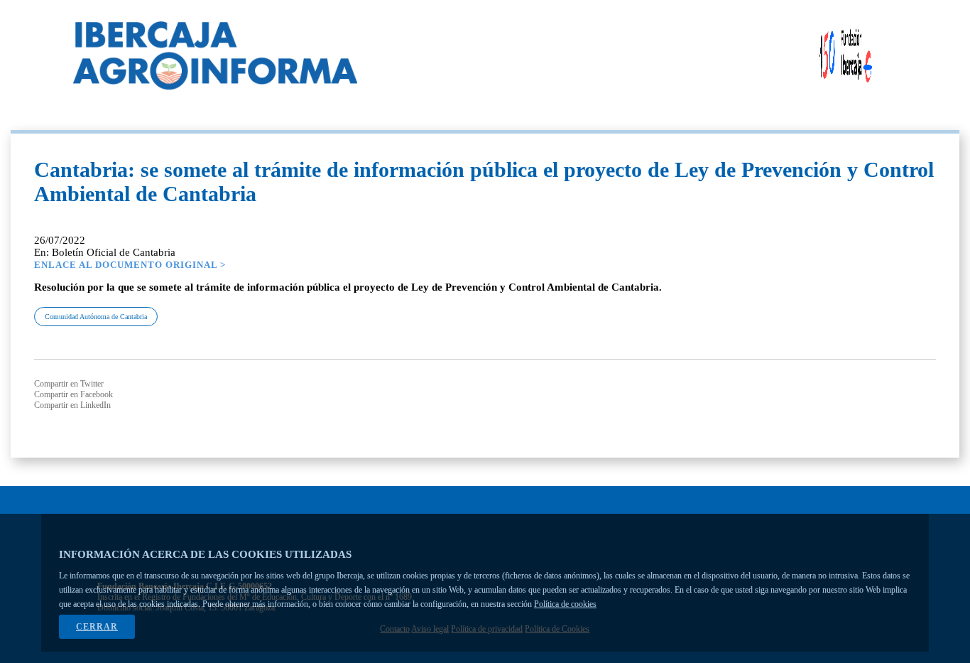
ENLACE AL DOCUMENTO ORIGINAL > (130, 264)
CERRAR (97, 627)
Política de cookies (565, 604)
